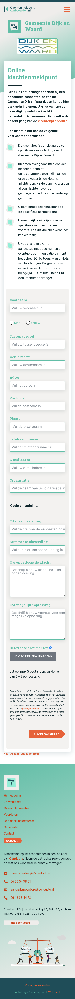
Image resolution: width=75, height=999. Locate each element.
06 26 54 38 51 (21, 881)
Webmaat (54, 992)
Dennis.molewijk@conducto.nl (30, 873)
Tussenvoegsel (22, 336)
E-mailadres (20, 459)
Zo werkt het (12, 802)
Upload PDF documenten (32, 656)
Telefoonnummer (24, 439)
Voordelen (11, 814)
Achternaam (20, 357)
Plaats (15, 418)
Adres (15, 377)
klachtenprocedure (52, 121)
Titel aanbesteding (25, 521)
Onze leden (11, 827)
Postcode (17, 398)
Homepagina (12, 795)
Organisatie (20, 480)
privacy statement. (32, 708)
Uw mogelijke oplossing (30, 605)
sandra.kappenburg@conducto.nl (32, 889)
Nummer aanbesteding (29, 541)
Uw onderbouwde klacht (30, 562)
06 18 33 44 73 (21, 898)
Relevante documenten (29, 648)
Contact (9, 833)
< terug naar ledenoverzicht (21, 753)
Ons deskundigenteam (19, 821)
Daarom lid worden (16, 808)
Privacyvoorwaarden (37, 985)
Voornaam (18, 300)
